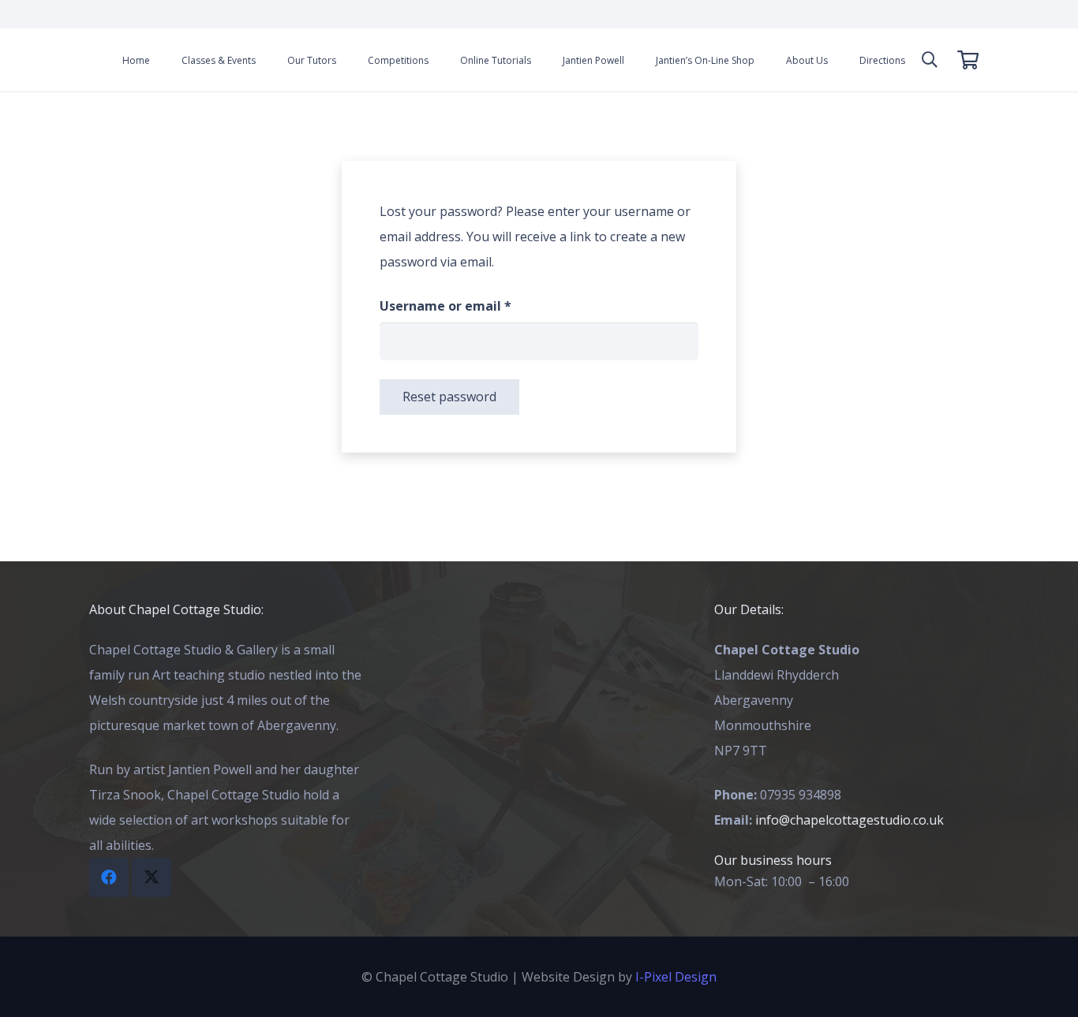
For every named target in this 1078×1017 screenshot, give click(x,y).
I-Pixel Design (676, 976)
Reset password (449, 396)
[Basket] (968, 60)
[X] (151, 877)
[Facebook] (109, 877)
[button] (929, 60)
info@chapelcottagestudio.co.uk (849, 820)
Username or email (473, 305)
